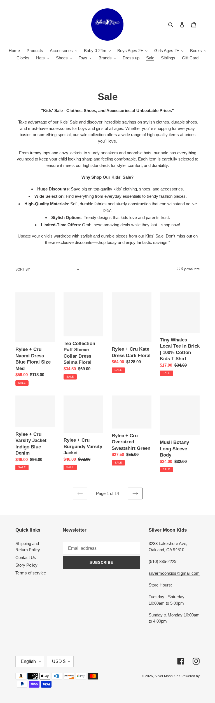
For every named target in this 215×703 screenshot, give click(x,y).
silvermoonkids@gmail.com (174, 573)
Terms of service (30, 573)
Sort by (22, 269)
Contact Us (25, 557)
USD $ (59, 661)
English (28, 661)
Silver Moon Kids (167, 676)
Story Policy (26, 565)
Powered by (190, 676)
